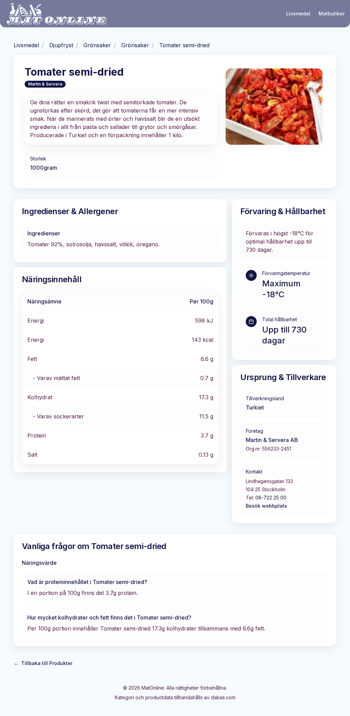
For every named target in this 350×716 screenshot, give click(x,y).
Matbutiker (332, 13)
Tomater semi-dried (184, 45)
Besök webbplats (266, 506)
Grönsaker (97, 45)
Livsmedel (298, 13)
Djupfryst (61, 45)
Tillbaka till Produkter (43, 663)
